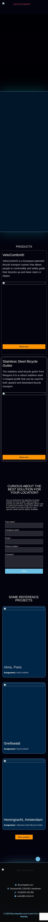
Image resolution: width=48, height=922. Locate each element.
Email (8, 538)
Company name (12, 530)
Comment (9, 555)
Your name (10, 522)
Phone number (11, 546)
